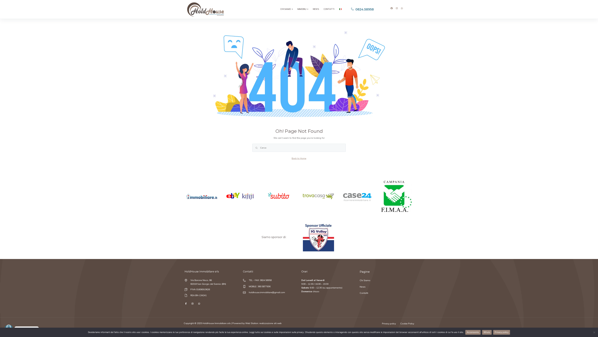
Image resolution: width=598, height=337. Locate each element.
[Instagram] (398, 9)
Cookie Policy (407, 323)
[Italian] (340, 9)
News (316, 9)
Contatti (329, 9)
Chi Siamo (285, 9)
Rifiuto (487, 332)
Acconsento (473, 332)
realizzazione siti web (270, 323)
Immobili (302, 9)
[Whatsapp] (403, 9)
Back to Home (299, 158)
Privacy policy (389, 323)
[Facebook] (393, 9)
